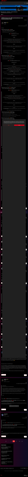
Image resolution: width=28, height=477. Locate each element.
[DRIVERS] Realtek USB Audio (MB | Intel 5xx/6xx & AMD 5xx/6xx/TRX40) (9, 425)
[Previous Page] (6, 441)
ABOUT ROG (2, 468)
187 (16, 441)
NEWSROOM (6, 468)
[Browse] (1, 3)
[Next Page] (22, 441)
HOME (4, 468)
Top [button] (1, 475)
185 (11, 441)
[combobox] (14, 8)
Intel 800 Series (3, 456)
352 (19, 441)
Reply (25, 409)
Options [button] (2, 14)
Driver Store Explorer (6, 40)
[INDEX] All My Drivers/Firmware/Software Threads (14, 405)
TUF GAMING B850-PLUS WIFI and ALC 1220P (5, 458)
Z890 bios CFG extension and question (5, 455)
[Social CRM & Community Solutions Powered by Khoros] (25, 475)
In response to (7, 381)
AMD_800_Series (3, 459)
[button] (2, 375)
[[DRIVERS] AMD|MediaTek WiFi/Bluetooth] (26, 212)
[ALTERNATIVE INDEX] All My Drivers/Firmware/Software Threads (14, 406)
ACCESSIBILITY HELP (11, 468)
